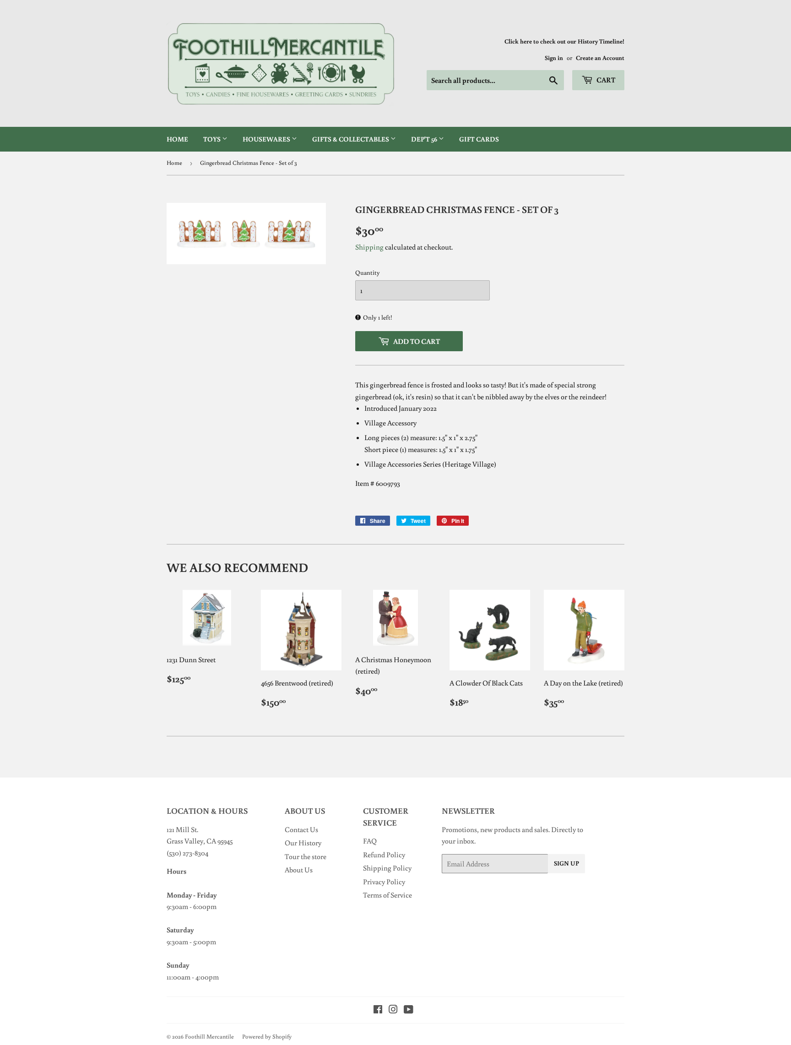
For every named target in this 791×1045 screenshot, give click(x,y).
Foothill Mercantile (209, 1036)
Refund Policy (384, 854)
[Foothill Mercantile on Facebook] (378, 1010)
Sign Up (566, 863)
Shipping (369, 246)
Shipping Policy (387, 867)
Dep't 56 (425, 139)
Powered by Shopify (267, 1036)
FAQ (370, 840)
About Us (299, 869)
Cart (605, 79)
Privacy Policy (384, 881)
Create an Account (600, 58)
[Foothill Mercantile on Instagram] (393, 1010)
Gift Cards (479, 139)
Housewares (267, 139)
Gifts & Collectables (351, 139)
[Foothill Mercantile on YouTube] (408, 1010)
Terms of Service (387, 894)
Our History (303, 842)
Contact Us (301, 829)
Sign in (554, 58)
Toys (212, 139)
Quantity (367, 272)
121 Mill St (182, 829)
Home (177, 139)
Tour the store (305, 856)
